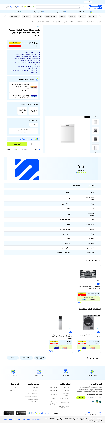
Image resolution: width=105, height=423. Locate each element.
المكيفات (62, 16)
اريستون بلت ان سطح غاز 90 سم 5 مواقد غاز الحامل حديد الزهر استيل (89, 287)
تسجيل (8, 7)
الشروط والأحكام (33, 393)
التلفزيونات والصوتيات (51, 16)
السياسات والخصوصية (31, 396)
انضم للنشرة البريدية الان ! (93, 394)
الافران (53, 398)
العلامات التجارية (11, 2)
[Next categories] (4, 16)
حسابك (35, 387)
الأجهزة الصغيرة (14, 16)
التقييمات (76, 185)
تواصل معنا (18, 2)
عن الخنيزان (13, 390)
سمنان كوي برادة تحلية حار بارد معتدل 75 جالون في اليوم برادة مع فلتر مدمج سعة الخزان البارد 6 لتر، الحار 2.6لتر (61, 336)
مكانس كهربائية (64, 407)
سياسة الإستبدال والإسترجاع (33, 400)
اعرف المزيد (25, 90)
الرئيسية (99, 22)
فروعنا (15, 387)
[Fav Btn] (80, 302)
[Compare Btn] (78, 302)
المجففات (52, 390)
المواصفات (91, 185)
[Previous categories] (100, 16)
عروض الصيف (92, 16)
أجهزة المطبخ (26, 16)
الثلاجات (52, 387)
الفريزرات (52, 394)
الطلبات (35, 390)
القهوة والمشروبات (51, 402)
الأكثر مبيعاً (72, 16)
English (4, 2)
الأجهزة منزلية (37, 16)
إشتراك (4, 7)
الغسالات (66, 390)
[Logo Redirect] (95, 7)
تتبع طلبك (23, 2)
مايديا (13, 357)
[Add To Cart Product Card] (98, 284)
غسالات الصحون (80, 22)
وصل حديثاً (82, 16)
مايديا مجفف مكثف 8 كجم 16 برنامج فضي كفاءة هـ (90, 336)
